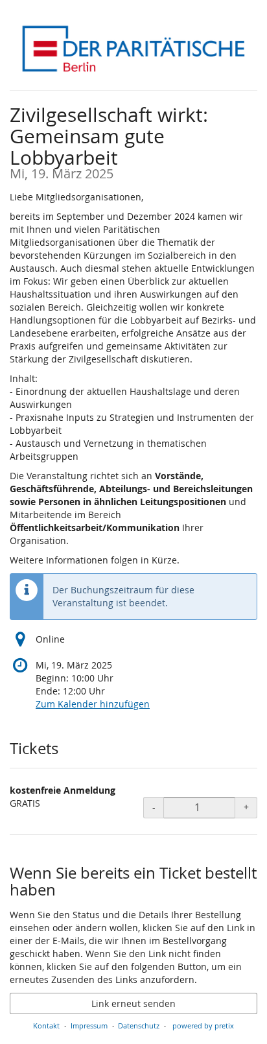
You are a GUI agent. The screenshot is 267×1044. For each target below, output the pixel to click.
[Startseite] (133, 48)
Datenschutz (138, 1025)
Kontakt (46, 1025)
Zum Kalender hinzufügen (93, 704)
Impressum (89, 1025)
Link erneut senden (133, 1003)
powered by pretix (203, 1025)
